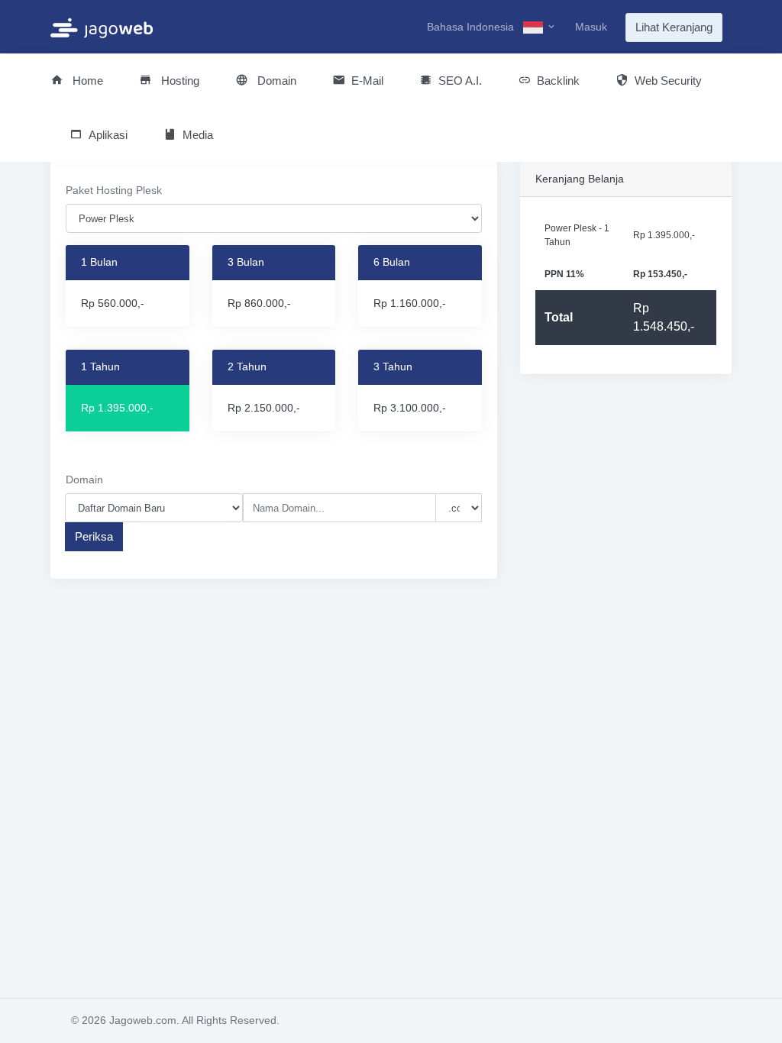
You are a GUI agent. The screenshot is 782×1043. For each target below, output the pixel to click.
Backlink (558, 80)
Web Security (668, 80)
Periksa (94, 536)
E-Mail (367, 80)
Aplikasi (108, 134)
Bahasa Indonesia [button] (472, 27)
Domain (275, 80)
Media (198, 134)
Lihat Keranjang (674, 27)
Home (86, 80)
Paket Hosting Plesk (114, 190)
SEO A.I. (460, 80)
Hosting (178, 80)
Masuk (591, 27)
